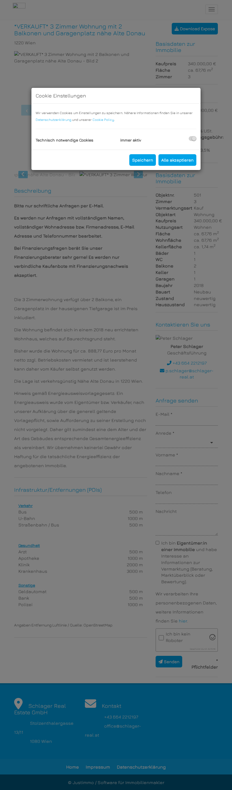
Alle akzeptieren (177, 160)
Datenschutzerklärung (53, 119)
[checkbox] (192, 138)
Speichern (142, 160)
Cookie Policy (103, 119)
